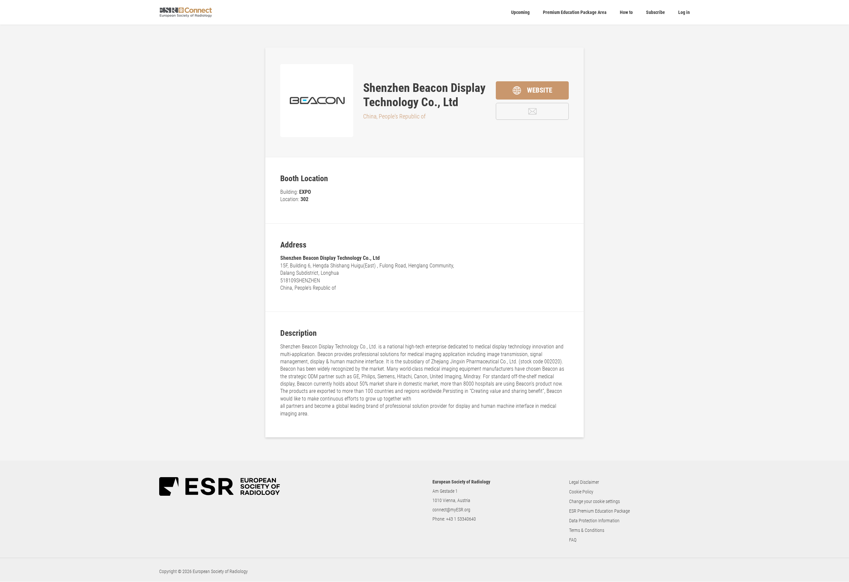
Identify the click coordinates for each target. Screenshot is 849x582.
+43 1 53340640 (461, 519)
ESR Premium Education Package (599, 511)
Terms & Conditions (586, 530)
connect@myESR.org (451, 509)
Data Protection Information (594, 520)
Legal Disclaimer (584, 482)
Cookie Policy (581, 491)
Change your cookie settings (594, 501)
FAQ (572, 540)
